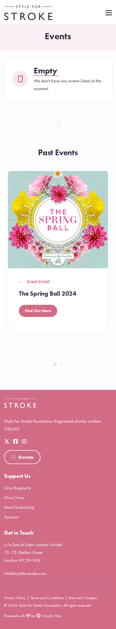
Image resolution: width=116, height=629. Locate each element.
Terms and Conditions (47, 597)
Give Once (14, 497)
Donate (25, 457)
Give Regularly (17, 488)
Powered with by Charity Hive (32, 616)
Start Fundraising (19, 507)
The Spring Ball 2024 (47, 293)
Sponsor (11, 517)
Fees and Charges (83, 597)
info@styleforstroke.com (25, 573)
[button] (55, 364)
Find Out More (38, 310)
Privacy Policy (15, 597)
